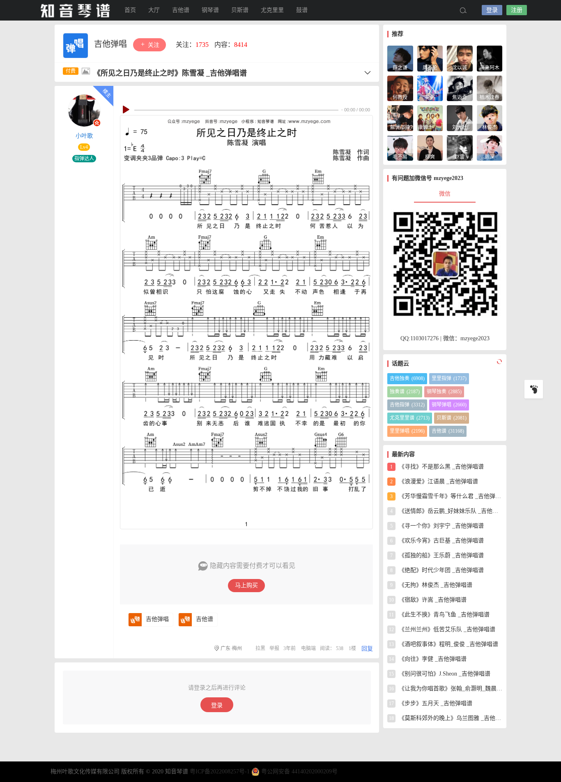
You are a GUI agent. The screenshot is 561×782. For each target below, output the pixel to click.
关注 (152, 45)
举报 (274, 648)
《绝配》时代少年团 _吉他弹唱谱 (437, 570)
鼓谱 (302, 10)
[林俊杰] (490, 117)
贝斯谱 (239, 10)
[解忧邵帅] (400, 117)
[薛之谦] (400, 58)
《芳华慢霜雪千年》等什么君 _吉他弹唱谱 (446, 496)
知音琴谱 (75, 10)
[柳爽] (430, 147)
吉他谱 (180, 10)
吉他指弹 (407, 405)
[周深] (490, 147)
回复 (367, 649)
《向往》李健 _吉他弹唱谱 (428, 659)
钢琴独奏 (444, 391)
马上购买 (246, 585)
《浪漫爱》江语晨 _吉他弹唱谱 (434, 481)
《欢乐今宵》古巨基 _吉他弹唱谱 (437, 540)
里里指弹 (449, 378)
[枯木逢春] (490, 88)
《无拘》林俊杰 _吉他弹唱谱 (431, 585)
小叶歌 (84, 136)
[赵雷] (460, 147)
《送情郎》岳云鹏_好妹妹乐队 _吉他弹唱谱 (446, 511)
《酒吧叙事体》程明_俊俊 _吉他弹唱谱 (443, 644)
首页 (130, 10)
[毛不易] (400, 147)
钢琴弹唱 (449, 405)
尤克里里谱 (410, 418)
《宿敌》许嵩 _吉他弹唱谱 (428, 600)
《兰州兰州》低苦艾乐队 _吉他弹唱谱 (442, 629)
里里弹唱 (407, 431)
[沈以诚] (460, 58)
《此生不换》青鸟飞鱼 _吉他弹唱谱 (439, 614)
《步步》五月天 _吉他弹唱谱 (430, 703)
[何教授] (400, 88)
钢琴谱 (210, 10)
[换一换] (498, 361)
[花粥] (430, 88)
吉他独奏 (407, 378)
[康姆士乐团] (430, 117)
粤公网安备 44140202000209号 (299, 771)
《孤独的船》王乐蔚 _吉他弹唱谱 (437, 555)
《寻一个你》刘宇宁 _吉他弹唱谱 (437, 526)
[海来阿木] (490, 58)
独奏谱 (405, 391)
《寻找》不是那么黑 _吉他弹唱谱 (437, 467)
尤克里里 (272, 10)
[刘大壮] (460, 117)
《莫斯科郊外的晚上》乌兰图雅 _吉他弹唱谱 (445, 718)
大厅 (154, 10)
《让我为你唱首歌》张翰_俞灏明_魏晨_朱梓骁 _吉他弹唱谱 (445, 688)
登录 (492, 10)
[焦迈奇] (460, 88)
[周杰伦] (430, 58)
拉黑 (260, 648)
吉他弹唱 (111, 43)
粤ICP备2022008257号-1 (220, 771)
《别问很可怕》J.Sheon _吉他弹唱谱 (439, 674)
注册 (516, 10)
